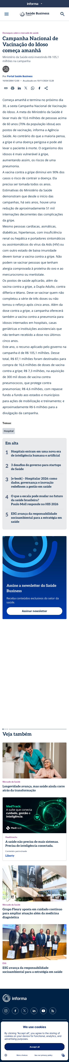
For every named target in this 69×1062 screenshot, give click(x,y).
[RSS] (52, 1010)
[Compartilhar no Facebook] (39, 88)
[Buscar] (62, 14)
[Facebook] (15, 1010)
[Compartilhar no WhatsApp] (32, 88)
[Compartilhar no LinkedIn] (19, 88)
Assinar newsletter (34, 611)
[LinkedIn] (34, 1010)
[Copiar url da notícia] (6, 88)
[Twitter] (24, 1010)
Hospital (9, 431)
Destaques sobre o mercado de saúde (21, 33)
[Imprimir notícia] (12, 88)
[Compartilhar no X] (26, 88)
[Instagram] (6, 1010)
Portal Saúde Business (19, 76)
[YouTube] (43, 1010)
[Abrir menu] (7, 14)
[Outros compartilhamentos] (46, 88)
